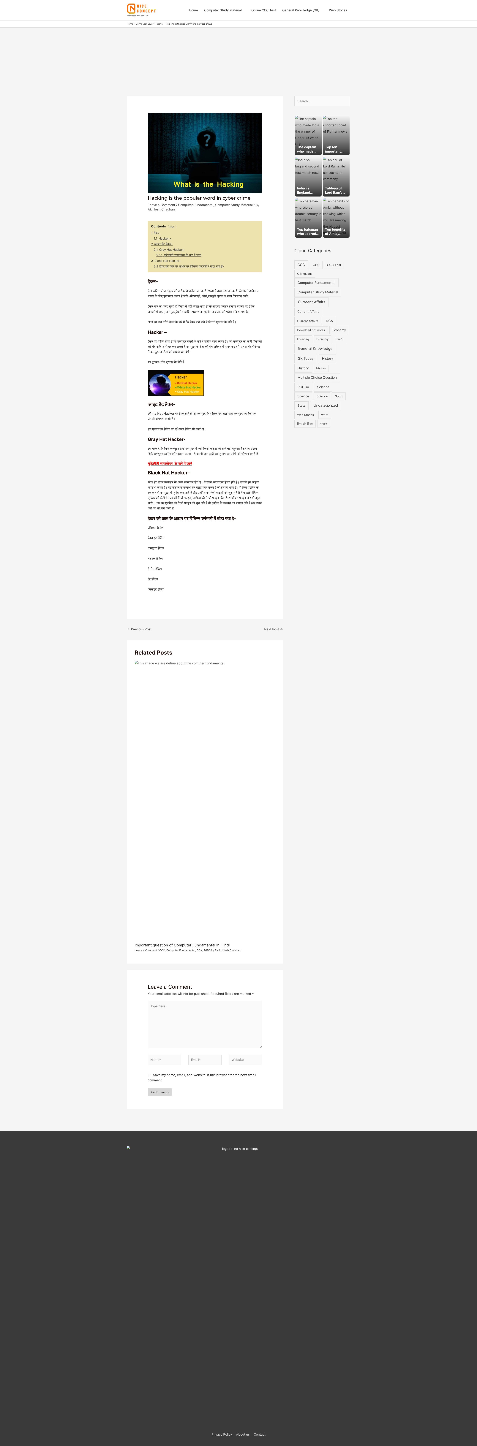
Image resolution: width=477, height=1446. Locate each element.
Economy (339, 330)
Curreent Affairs (311, 302)
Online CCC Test (263, 10)
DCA (199, 950)
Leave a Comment (161, 205)
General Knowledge (315, 348)
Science (323, 387)
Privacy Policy (221, 1434)
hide (172, 226)
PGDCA (207, 950)
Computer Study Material (223, 10)
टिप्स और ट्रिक (305, 423)
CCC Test (334, 265)
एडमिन (167, 454)
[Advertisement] (238, 55)
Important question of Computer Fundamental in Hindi (182, 945)
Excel (339, 339)
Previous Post (139, 629)
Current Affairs (308, 311)
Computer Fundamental (195, 205)
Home (193, 10)
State (302, 405)
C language (304, 273)
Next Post (273, 629)
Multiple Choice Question (317, 377)
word (324, 415)
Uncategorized (326, 405)
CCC (162, 950)
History (327, 358)
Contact (260, 1434)
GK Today (306, 358)
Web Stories (338, 10)
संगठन (323, 423)
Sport (339, 396)
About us (243, 1434)
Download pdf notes (311, 330)
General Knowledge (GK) (300, 10)
